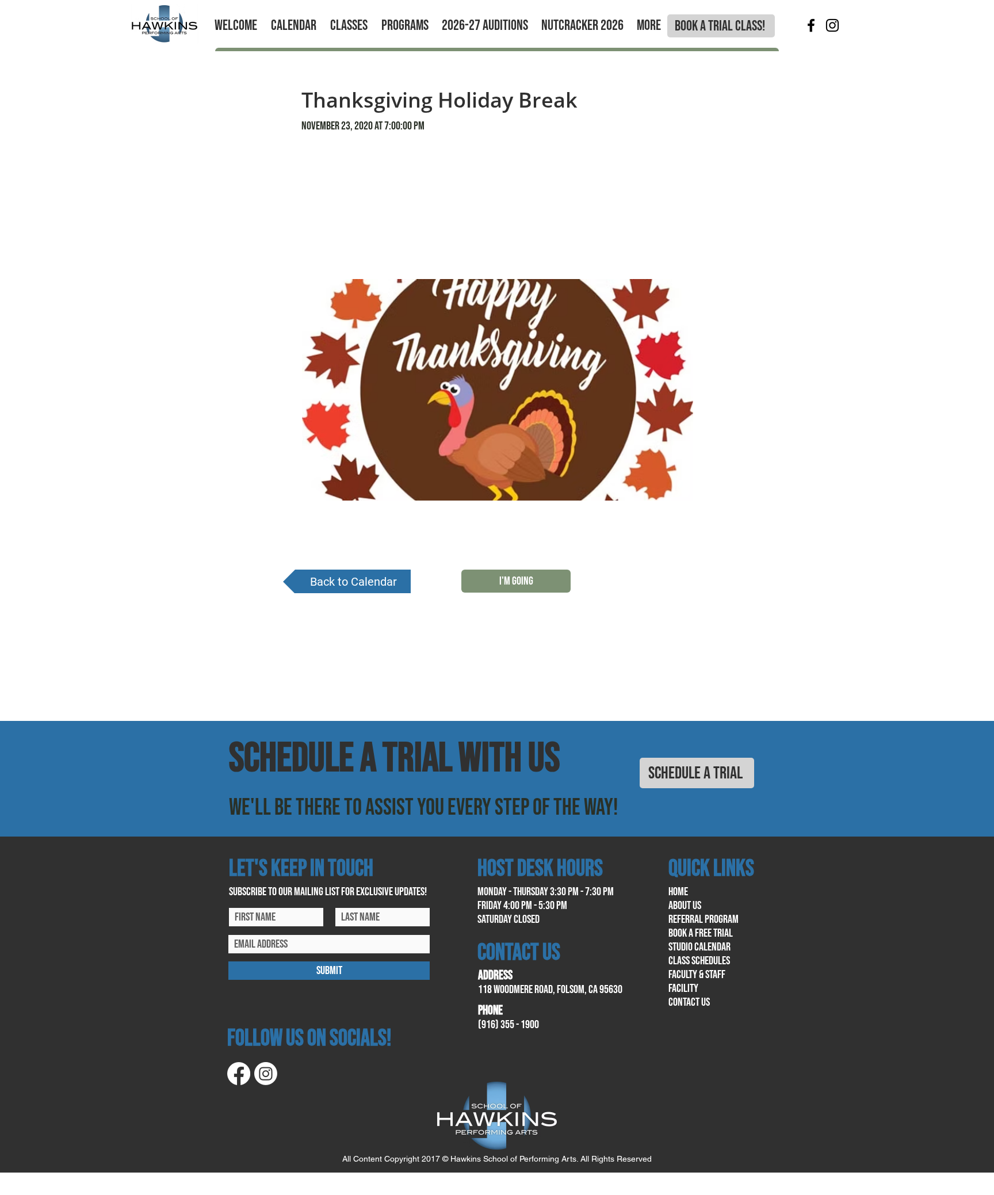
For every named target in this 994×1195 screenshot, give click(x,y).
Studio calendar (699, 947)
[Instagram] (832, 25)
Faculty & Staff (696, 975)
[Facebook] (811, 25)
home (678, 892)
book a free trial (700, 933)
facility (683, 988)
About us (684, 906)
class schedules (699, 961)
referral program (703, 919)
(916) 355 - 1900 (508, 1025)
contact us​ (689, 1002)
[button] (236, 26)
